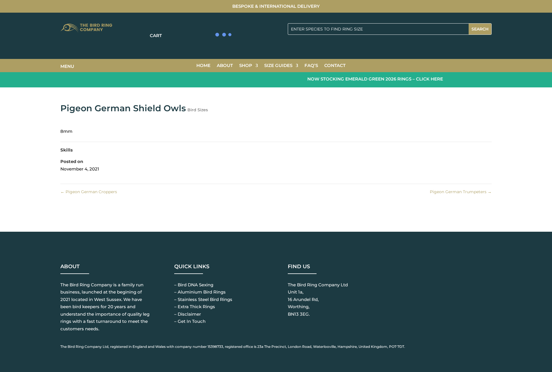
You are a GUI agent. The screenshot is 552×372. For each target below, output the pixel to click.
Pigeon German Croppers (88, 191)
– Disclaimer (187, 314)
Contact (335, 66)
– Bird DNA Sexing (193, 284)
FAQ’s (311, 66)
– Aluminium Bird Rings (200, 292)
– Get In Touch (190, 321)
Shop (245, 66)
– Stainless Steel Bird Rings (203, 299)
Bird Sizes (197, 109)
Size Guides (278, 66)
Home (203, 66)
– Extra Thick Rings (194, 306)
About (225, 66)
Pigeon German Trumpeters (461, 191)
